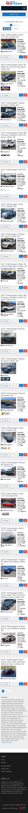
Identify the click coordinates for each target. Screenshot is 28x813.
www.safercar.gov (6, 742)
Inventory (3, 762)
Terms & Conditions (6, 771)
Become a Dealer (6, 766)
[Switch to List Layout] (9, 28)
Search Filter (14, 14)
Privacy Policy (5, 768)
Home (2, 760)
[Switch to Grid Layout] (5, 28)
